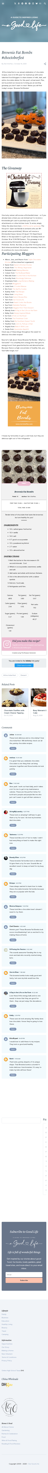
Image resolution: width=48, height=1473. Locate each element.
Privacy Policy (7, 1361)
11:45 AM (16, 783)
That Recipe (19, 292)
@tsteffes (19, 645)
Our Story (5, 1347)
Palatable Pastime (19, 305)
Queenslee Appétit (21, 329)
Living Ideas (18, 294)
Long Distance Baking (26, 281)
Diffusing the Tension (17, 949)
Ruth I (11, 1059)
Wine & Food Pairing (9, 1440)
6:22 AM (29, 949)
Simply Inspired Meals (22, 313)
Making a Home (8, 1351)
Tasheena (13, 835)
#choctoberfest (9, 675)
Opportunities (7, 1344)
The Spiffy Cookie (19, 289)
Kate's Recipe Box (20, 297)
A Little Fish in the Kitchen (26, 276)
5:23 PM (20, 834)
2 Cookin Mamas (20, 286)
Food (3, 1437)
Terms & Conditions (9, 1357)
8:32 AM (35, 992)
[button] (45, 64)
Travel (4, 1331)
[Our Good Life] (24, 24)
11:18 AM (17, 1059)
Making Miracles (22, 270)
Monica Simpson (15, 906)
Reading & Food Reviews (11, 1444)
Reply (13, 748)
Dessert (24, 675)
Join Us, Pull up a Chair (24, 324)
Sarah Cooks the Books (23, 302)
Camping (5, 1334)
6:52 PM (22, 857)
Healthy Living (7, 1324)
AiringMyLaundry (16, 812)
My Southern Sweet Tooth (25, 321)
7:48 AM (22, 972)
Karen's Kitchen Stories (23, 265)
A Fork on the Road (19, 316)
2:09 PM (17, 1015)
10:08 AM (18, 734)
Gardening (5, 1430)
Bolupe (12, 883)
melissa (12, 758)
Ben (11, 783)
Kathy (11, 1015)
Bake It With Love (21, 326)
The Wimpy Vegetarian (23, 268)
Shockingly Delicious (23, 278)
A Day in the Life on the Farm (26, 310)
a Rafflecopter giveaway (31, 226)
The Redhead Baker (22, 273)
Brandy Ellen (14, 857)
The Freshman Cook (20, 318)
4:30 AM (22, 926)
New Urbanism (7, 1354)
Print (24, 483)
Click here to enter (24, 665)
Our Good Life (18, 300)
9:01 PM (18, 883)
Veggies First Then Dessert (23, 308)
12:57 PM (26, 811)
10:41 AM (19, 757)
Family (4, 1314)
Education (5, 1321)
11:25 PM (25, 906)
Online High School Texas (11, 1371)
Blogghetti (17, 284)
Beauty (4, 1328)
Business (5, 1318)
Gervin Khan (14, 972)
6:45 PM (22, 1038)
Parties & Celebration (10, 1434)
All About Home (8, 1427)
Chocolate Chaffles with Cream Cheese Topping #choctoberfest (14, 711)
